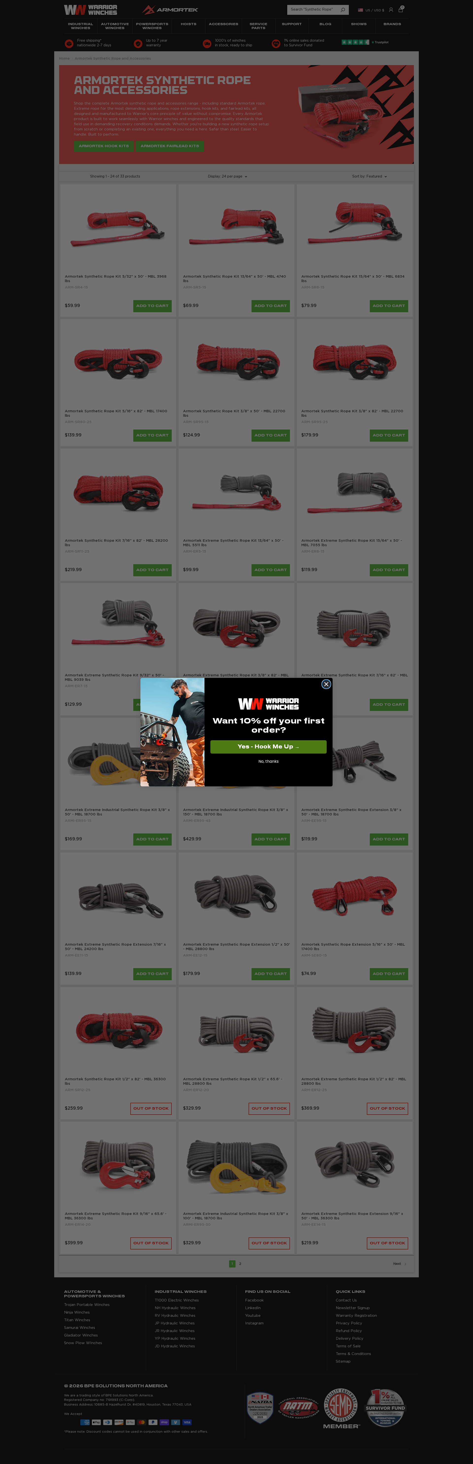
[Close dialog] (326, 684)
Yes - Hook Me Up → (269, 746)
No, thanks (268, 761)
